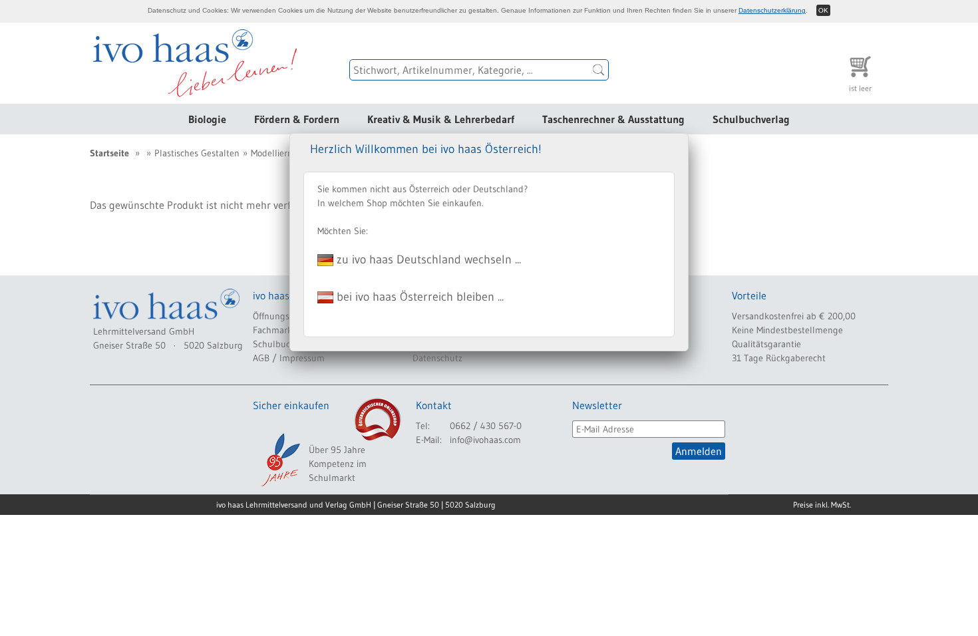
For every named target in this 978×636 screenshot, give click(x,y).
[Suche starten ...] (598, 70)
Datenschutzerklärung (772, 10)
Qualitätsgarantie (766, 344)
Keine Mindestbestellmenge (787, 330)
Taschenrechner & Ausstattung (613, 119)
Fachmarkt (274, 330)
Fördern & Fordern (296, 119)
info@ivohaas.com (485, 440)
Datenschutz (437, 358)
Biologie (207, 119)
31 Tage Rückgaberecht (779, 358)
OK (823, 10)
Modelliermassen (284, 153)
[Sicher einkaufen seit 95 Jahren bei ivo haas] (279, 459)
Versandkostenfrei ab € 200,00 (794, 316)
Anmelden (698, 451)
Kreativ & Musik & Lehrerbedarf (440, 119)
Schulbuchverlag (751, 119)
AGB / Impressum (289, 358)
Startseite (109, 153)
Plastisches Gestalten (197, 153)
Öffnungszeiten (283, 316)
